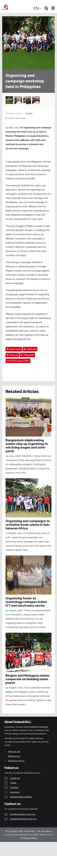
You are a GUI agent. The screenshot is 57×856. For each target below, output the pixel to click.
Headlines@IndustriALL (21, 797)
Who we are (14, 751)
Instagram (15, 792)
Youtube (14, 787)
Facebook (15, 778)
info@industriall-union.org (22, 814)
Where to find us (16, 761)
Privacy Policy (30, 838)
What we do (14, 756)
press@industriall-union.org (23, 819)
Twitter (13, 783)
